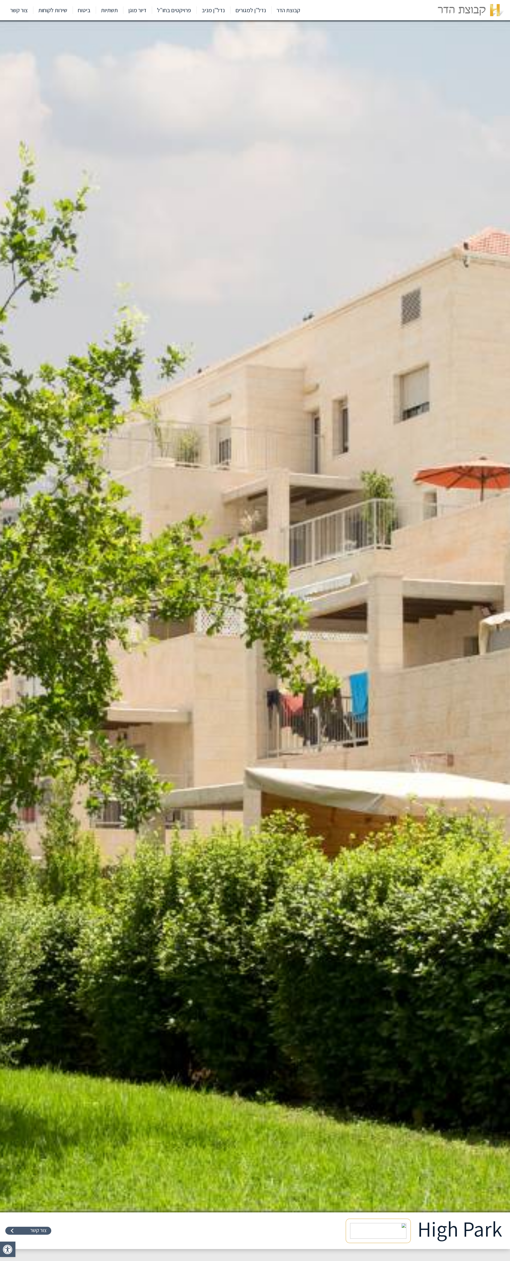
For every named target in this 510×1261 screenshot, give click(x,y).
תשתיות (109, 10)
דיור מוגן (137, 10)
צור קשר (19, 10)
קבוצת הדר (288, 10)
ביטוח (84, 10)
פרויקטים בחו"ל (174, 10)
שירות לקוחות (52, 10)
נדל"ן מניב (213, 10)
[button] (7, 1249)
